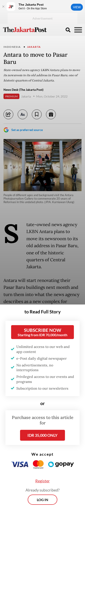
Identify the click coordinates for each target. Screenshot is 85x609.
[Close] (3, 6)
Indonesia (12, 46)
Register (42, 480)
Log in (42, 500)
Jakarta (34, 46)
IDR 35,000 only (42, 435)
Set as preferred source (27, 130)
